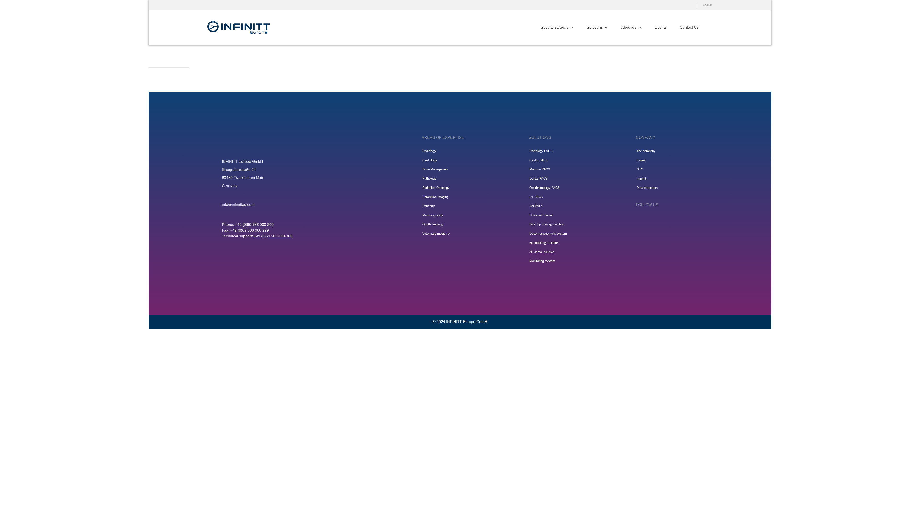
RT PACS (536, 197)
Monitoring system (542, 261)
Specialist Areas (554, 27)
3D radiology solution (543, 243)
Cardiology (429, 160)
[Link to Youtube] (652, 217)
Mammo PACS (539, 169)
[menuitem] (683, 5)
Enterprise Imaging (435, 197)
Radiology (429, 151)
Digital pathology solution (546, 224)
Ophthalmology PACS (544, 188)
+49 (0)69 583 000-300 (273, 236)
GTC (640, 169)
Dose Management (435, 169)
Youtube (684, 4)
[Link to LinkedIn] (638, 217)
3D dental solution (541, 252)
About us (628, 27)
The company (646, 151)
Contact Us (689, 27)
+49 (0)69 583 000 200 (254, 225)
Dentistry (428, 206)
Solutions (595, 27)
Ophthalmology (432, 224)
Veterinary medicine (436, 233)
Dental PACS (538, 178)
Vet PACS (536, 206)
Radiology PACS (540, 151)
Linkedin (692, 4)
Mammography (432, 215)
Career (641, 160)
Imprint (641, 178)
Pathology (429, 178)
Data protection (647, 188)
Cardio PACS (538, 160)
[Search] (711, 27)
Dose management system (548, 233)
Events (661, 27)
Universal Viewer (541, 215)
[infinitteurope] (238, 27)
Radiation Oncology (435, 188)
